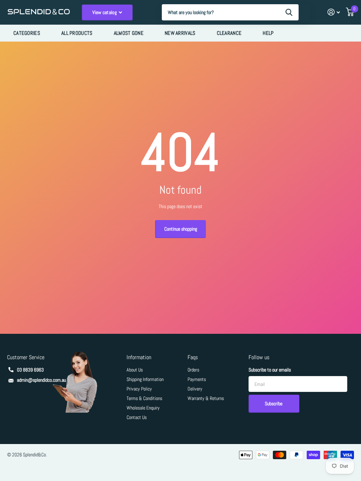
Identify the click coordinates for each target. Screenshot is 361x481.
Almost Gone (128, 33)
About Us (135, 370)
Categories (26, 33)
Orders (193, 370)
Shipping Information (145, 379)
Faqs (193, 357)
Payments (197, 379)
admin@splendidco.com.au (41, 380)
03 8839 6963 (30, 370)
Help (268, 33)
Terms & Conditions (144, 398)
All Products (77, 33)
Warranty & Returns (206, 398)
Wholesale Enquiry (143, 408)
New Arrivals (180, 33)
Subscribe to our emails (270, 370)
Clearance (229, 33)
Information (139, 357)
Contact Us (137, 417)
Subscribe (274, 403)
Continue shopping (180, 229)
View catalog (105, 12)
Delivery (195, 389)
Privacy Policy (139, 389)
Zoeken (289, 12)
